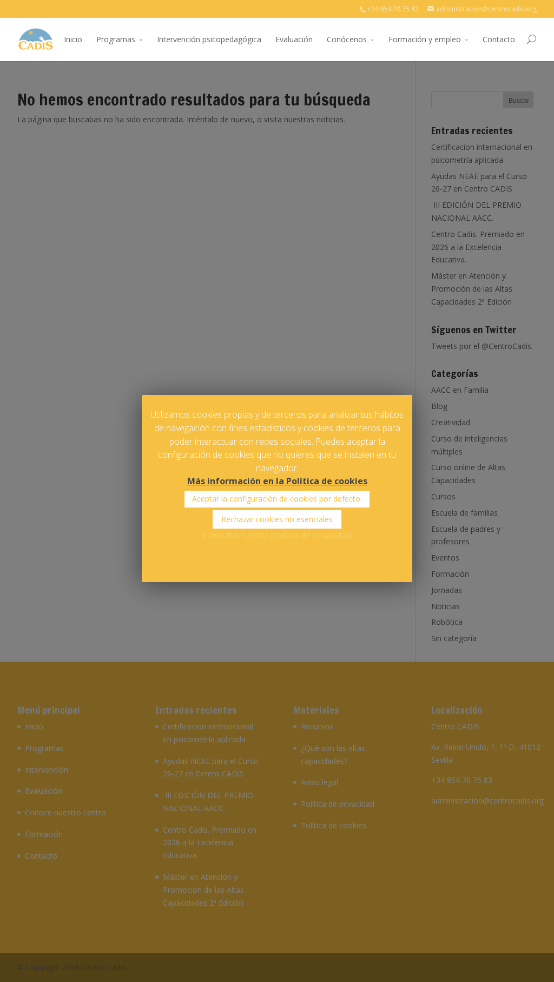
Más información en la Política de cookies (277, 481)
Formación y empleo (424, 39)
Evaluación (294, 39)
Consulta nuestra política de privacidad (277, 535)
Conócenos (347, 39)
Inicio (73, 39)
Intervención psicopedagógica (209, 39)
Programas (115, 39)
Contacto (499, 39)
